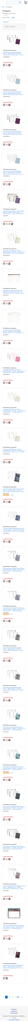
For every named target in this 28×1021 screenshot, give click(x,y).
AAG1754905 (6, 612)
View (12, 17)
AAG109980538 (6, 96)
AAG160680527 (6, 374)
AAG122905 (5, 215)
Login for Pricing (8, 62)
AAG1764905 (6, 771)
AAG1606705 (6, 295)
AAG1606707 (6, 334)
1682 (18, 997)
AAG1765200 (6, 811)
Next (22, 997)
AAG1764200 (6, 731)
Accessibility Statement (14, 1019)
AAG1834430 (6, 970)
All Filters (6, 21)
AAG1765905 (6, 851)
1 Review (11, 614)
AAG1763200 (6, 652)
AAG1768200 (6, 890)
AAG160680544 (6, 414)
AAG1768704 (6, 930)
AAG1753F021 (6, 493)
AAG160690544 (6, 454)
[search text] (19, 2)
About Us (14, 1009)
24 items (7, 17)
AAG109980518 (6, 56)
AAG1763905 (6, 692)
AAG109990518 (6, 136)
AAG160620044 (6, 255)
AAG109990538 (6, 176)
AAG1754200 (6, 573)
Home (3, 7)
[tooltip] (4, 65)
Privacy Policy (14, 1013)
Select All (6, 15)
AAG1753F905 (6, 533)
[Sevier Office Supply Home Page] (2, 2)
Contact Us (14, 1011)
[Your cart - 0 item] (25, 2)
